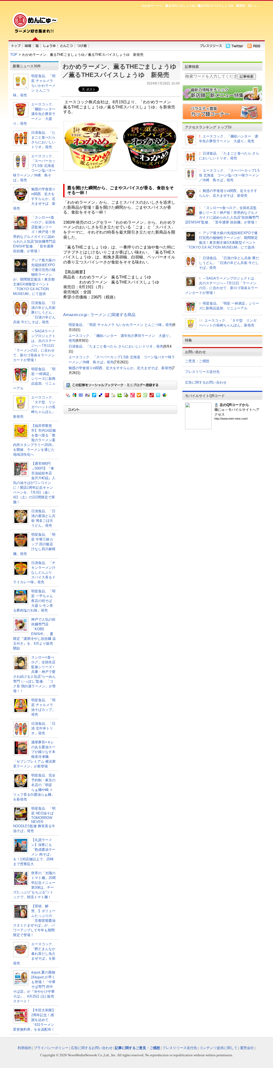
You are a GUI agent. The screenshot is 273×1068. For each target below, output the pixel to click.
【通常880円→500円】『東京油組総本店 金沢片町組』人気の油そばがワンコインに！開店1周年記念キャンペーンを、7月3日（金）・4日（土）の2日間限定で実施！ (34, 483)
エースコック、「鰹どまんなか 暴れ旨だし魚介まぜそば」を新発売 (36, 953)
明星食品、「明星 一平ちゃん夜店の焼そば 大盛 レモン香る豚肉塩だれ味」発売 (34, 600)
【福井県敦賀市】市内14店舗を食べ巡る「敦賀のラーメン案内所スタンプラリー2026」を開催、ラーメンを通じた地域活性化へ (34, 440)
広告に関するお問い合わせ (206, 382)
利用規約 (24, 1048)
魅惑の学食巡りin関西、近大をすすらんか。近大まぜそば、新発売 (34, 198)
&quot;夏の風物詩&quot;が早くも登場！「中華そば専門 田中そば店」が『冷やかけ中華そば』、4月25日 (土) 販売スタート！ (34, 986)
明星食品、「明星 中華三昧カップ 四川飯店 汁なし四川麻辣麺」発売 (34, 544)
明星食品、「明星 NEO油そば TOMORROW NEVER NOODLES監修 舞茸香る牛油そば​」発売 (34, 819)
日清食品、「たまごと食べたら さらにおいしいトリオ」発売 (116, 346)
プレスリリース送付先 (202, 372)
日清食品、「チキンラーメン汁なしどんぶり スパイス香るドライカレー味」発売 (34, 572)
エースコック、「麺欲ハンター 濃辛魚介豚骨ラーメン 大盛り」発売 (36, 113)
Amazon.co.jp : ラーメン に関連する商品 (99, 315)
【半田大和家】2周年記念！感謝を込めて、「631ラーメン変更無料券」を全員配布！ (34, 1019)
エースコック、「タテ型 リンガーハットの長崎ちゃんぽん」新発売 (34, 407)
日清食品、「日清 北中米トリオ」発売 (43, 728)
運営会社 (247, 1048)
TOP (13, 55)
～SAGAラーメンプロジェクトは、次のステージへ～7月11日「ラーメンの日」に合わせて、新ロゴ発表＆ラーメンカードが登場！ (34, 345)
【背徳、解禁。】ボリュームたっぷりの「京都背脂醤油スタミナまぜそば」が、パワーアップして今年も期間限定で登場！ (34, 920)
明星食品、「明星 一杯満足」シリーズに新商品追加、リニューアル (34, 378)
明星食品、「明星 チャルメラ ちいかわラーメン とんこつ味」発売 (34, 85)
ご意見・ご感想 (197, 361)
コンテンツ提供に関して (218, 1048)
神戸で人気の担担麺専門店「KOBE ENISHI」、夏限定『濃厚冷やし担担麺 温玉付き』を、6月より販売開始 (34, 633)
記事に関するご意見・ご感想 (137, 1048)
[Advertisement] (160, 23)
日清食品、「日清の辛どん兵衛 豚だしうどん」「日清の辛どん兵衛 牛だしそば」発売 (34, 312)
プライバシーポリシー (51, 1048)
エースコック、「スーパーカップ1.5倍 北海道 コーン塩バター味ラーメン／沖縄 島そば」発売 (229, 175)
